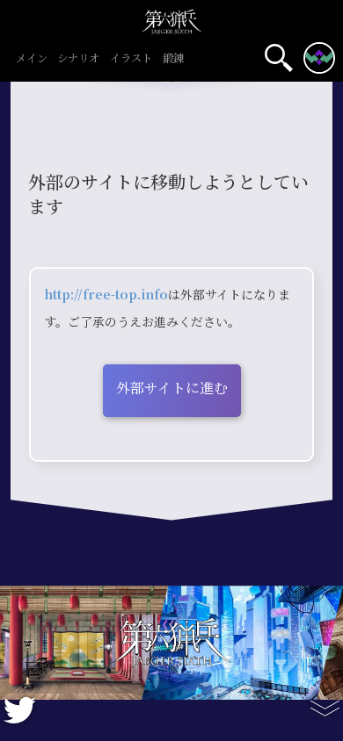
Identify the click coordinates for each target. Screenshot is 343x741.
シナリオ (78, 59)
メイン (31, 59)
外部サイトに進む (172, 388)
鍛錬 (173, 59)
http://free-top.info (106, 295)
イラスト (131, 59)
